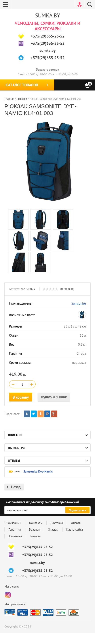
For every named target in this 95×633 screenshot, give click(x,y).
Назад (16, 486)
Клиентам (15, 536)
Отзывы (53, 529)
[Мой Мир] (47, 414)
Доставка (56, 523)
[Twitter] (34, 414)
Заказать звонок (47, 70)
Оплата (76, 523)
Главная (35, 536)
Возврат (34, 529)
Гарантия (14, 529)
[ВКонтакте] (27, 414)
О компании (12, 523)
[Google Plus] (54, 414)
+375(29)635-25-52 (48, 36)
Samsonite (78, 303)
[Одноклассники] (41, 414)
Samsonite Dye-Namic (38, 471)
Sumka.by (47, 15)
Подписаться (77, 510)
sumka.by (48, 50)
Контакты (35, 523)
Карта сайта (74, 529)
